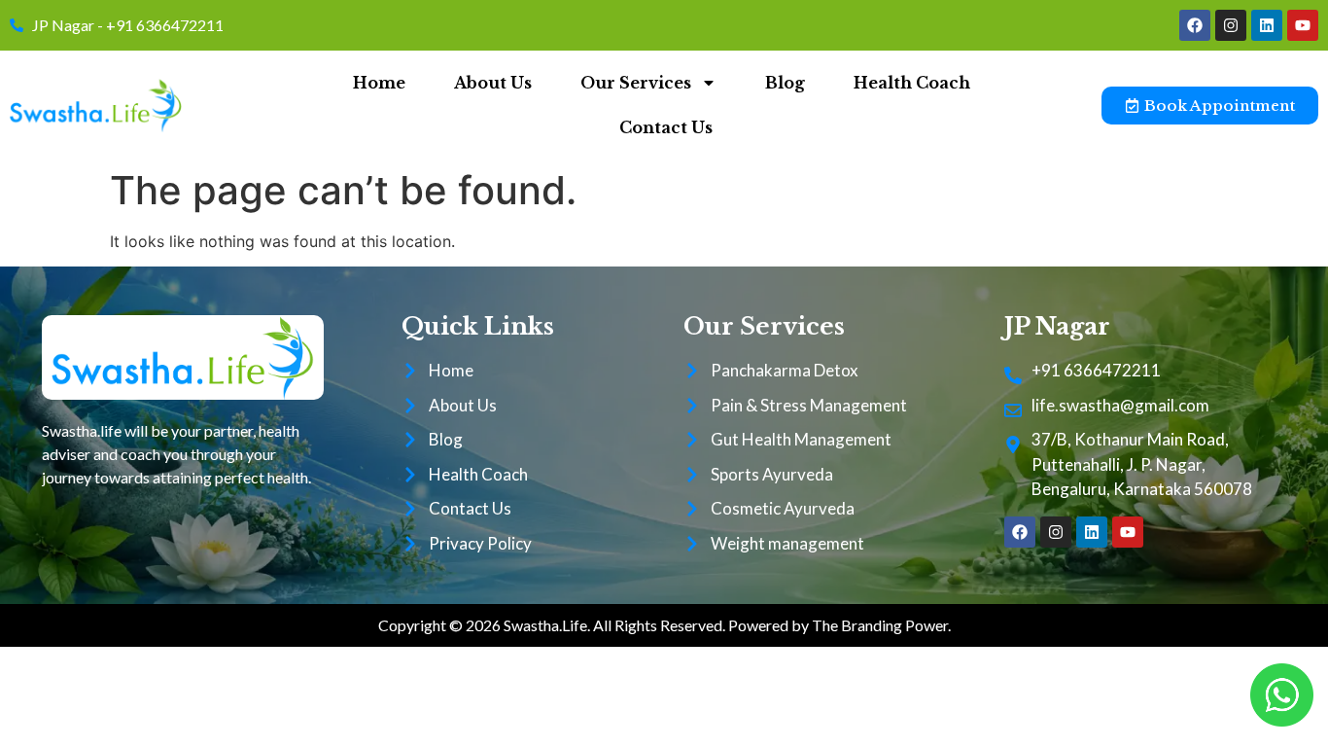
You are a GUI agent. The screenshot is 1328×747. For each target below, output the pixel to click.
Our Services (635, 82)
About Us (493, 82)
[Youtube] (1302, 25)
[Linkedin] (1266, 25)
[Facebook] (1194, 25)
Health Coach (912, 82)
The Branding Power (880, 625)
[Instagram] (1230, 25)
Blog (785, 82)
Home (379, 82)
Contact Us (666, 127)
